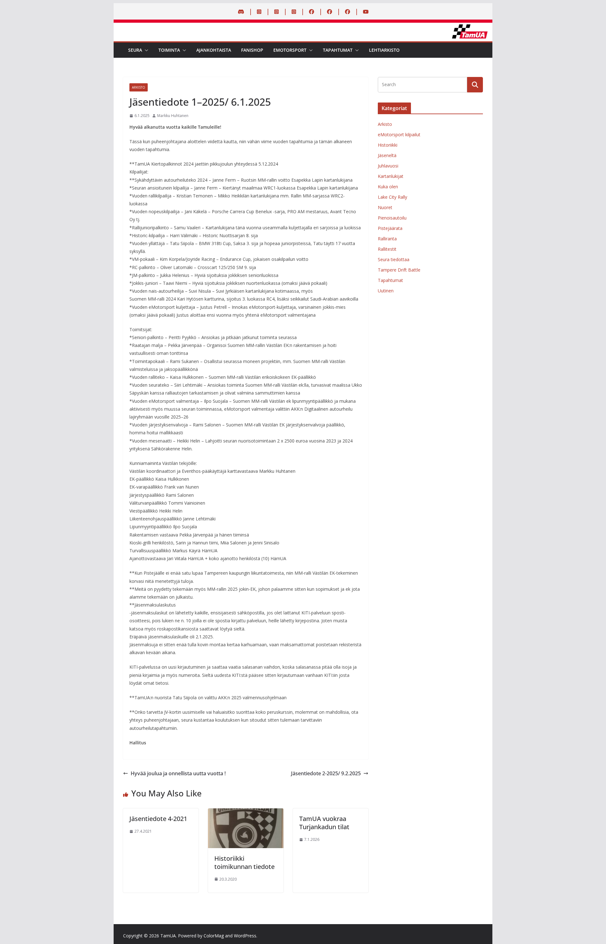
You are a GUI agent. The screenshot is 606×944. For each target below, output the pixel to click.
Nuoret (385, 207)
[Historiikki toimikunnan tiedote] (245, 812)
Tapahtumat (338, 50)
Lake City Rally (392, 197)
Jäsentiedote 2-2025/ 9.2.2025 (326, 773)
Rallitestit (387, 249)
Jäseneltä (387, 155)
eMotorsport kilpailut (399, 135)
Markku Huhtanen (172, 115)
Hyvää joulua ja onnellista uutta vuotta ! (178, 773)
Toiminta (169, 50)
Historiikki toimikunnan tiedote (244, 862)
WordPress (245, 936)
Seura (135, 50)
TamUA (168, 936)
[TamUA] (303, 27)
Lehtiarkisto (384, 50)
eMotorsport (289, 50)
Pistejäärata (390, 228)
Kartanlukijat (390, 176)
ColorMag (214, 936)
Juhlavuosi (388, 166)
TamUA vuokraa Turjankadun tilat (324, 822)
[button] (145, 50)
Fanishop (252, 50)
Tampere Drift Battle (399, 270)
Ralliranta (387, 239)
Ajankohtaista (213, 50)
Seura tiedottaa (393, 259)
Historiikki (387, 145)
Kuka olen (388, 187)
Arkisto (138, 87)
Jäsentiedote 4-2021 (158, 818)
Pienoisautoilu (392, 218)
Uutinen (386, 291)
